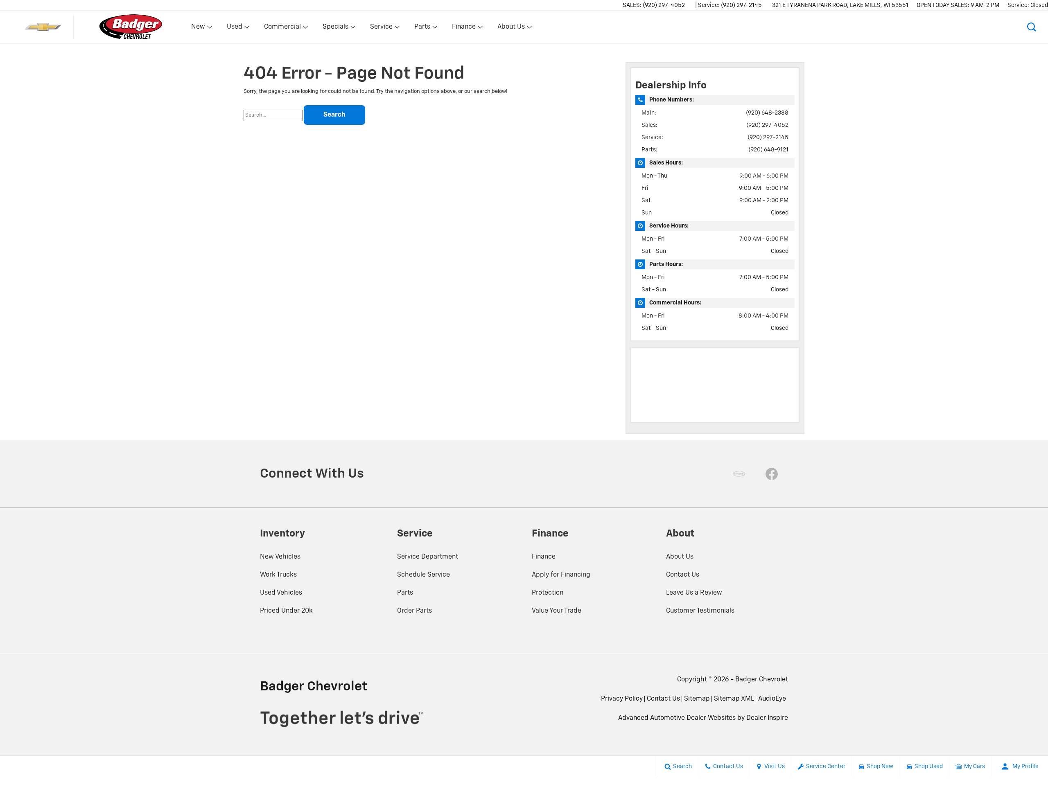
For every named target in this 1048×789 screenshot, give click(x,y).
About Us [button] (511, 29)
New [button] (199, 29)
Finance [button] (464, 29)
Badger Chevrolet (761, 679)
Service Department (427, 557)
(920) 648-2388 (767, 113)
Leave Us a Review (694, 593)
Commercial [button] (282, 29)
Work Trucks (278, 575)
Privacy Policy (622, 699)
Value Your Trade (556, 611)
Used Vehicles (281, 593)
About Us (679, 557)
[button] (1031, 27)
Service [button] (381, 29)
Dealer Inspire (767, 718)
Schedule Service (423, 575)
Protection (547, 593)
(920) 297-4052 (767, 125)
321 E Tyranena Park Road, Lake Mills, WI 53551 (840, 5)
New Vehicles (280, 557)
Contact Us (682, 575)
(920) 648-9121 (768, 150)
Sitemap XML (734, 699)
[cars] (739, 474)
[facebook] (772, 474)
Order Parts (414, 611)
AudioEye (772, 699)
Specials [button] (335, 29)
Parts (405, 593)
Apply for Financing (561, 575)
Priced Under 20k (286, 611)
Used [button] (235, 29)
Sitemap (697, 699)
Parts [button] (422, 29)
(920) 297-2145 (768, 137)
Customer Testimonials (700, 611)
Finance (544, 557)
